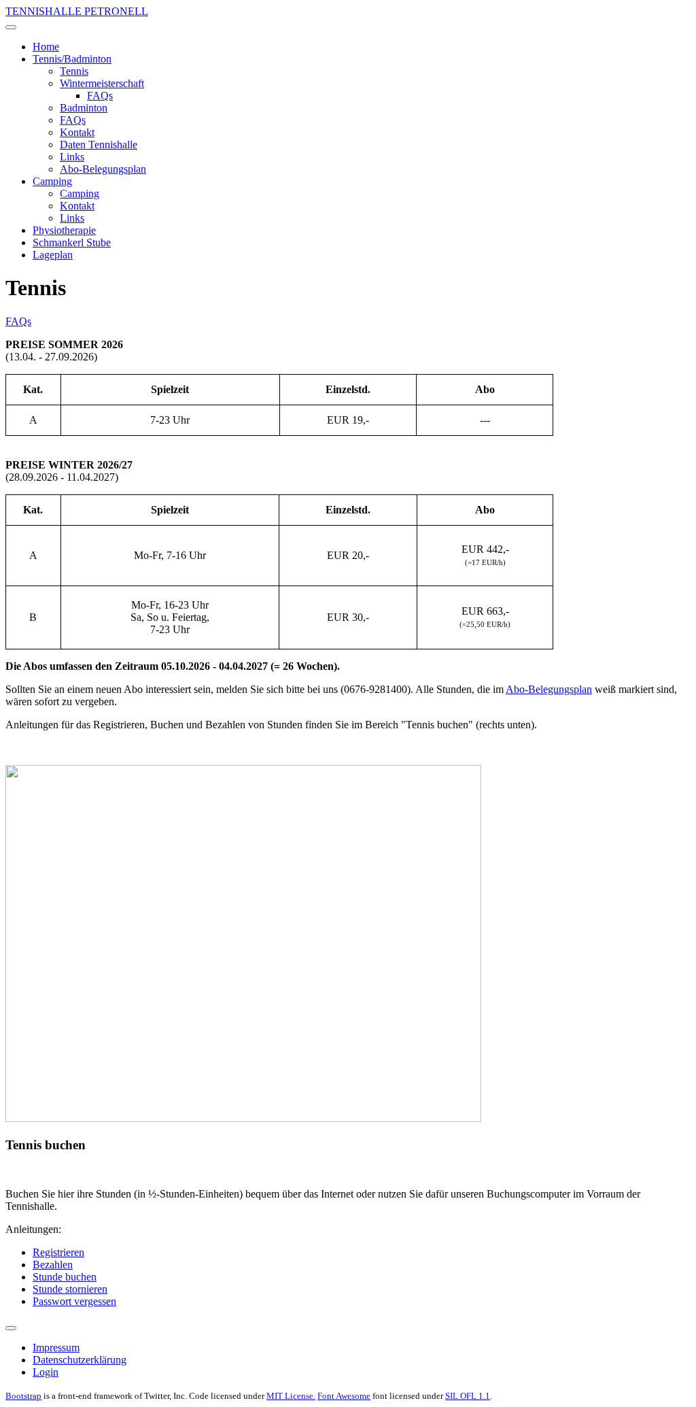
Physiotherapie (64, 230)
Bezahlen (53, 1264)
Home (46, 46)
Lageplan (53, 254)
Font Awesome (343, 1396)
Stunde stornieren (70, 1289)
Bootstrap (23, 1396)
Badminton (83, 108)
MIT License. (290, 1396)
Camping (52, 181)
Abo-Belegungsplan (103, 169)
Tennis (74, 71)
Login (45, 1372)
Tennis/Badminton (72, 59)
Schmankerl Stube (72, 242)
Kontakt (77, 132)
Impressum (56, 1347)
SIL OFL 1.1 (467, 1396)
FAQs (100, 95)
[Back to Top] (10, 1328)
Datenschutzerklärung (79, 1360)
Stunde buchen (65, 1277)
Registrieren (58, 1252)
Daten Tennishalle (98, 144)
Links (72, 157)
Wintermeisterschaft (102, 83)
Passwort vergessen (74, 1301)
